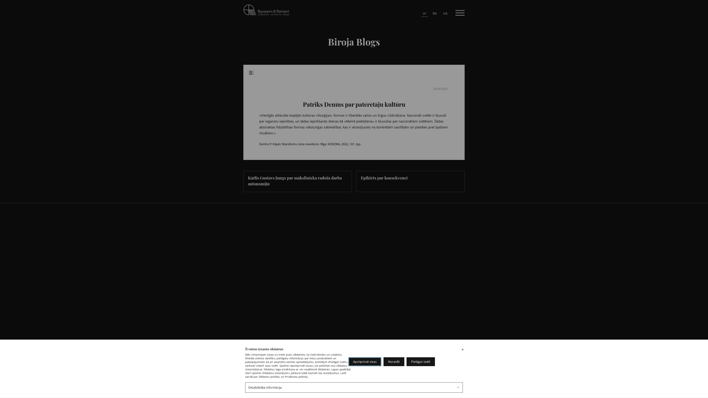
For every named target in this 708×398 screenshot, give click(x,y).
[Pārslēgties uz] (298, 62)
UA (445, 13)
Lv (424, 13)
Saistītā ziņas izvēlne (251, 72)
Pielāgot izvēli (420, 362)
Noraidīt (394, 362)
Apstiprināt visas (365, 362)
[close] (462, 349)
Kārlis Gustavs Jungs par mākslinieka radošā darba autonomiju (295, 180)
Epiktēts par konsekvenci (384, 178)
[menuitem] (424, 13)
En (435, 13)
